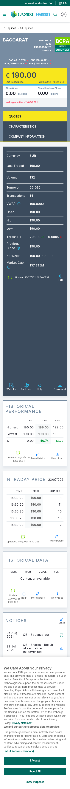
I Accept (35, 760)
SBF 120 (35, 60)
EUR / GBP (34, 63)
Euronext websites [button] (35, 3)
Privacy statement (22, 722)
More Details (38, 458)
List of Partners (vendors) (19, 751)
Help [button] (24, 597)
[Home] (30, 14)
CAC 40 (13, 60)
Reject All (34, 771)
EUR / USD (10, 63)
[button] (19, 203)
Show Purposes (35, 781)
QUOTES (15, 116)
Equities (11, 28)
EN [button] (64, 3)
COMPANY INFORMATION (27, 136)
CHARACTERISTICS (22, 126)
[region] (35, 723)
